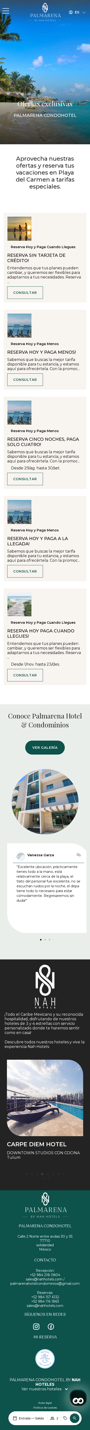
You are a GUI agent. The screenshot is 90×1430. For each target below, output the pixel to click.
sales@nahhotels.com (45, 1306)
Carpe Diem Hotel (37, 1144)
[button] (74, 1418)
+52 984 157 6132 (45, 1297)
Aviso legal (45, 1403)
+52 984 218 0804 (45, 1275)
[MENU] (6, 11)
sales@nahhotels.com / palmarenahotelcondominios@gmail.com (45, 1281)
